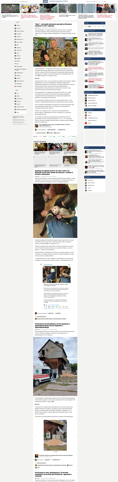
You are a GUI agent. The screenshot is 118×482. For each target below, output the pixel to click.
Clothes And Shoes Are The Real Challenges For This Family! (40, 165)
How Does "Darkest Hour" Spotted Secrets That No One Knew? (40, 152)
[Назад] (35, 436)
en (102, 1)
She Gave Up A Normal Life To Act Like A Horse (55, 165)
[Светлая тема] (13, 1)
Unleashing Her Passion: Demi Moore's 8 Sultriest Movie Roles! (54, 152)
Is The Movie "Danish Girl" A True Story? (69, 165)
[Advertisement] (95, 137)
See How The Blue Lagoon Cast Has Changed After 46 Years (69, 152)
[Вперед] (116, 12)
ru (105, 1)
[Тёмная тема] (17, 1)
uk (99, 1)
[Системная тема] (15, 1)
